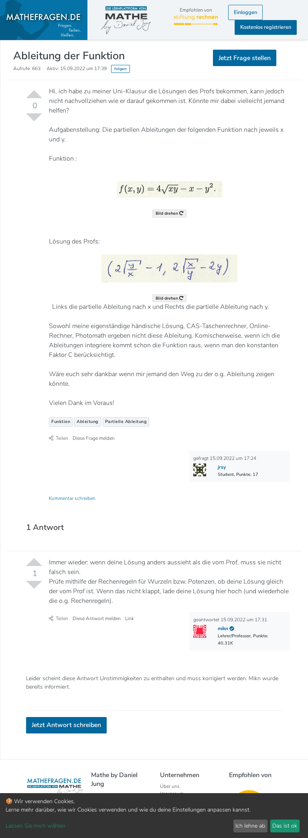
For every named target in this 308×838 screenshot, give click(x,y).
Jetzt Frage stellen (154, 100)
